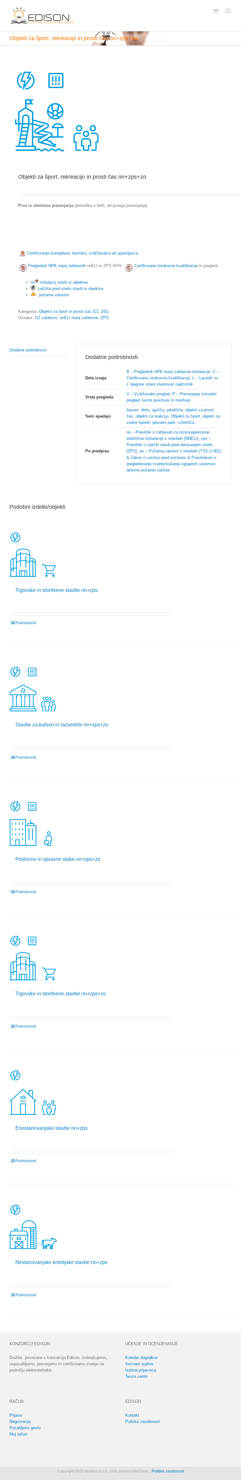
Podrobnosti (25, 623)
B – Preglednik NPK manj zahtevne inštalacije (168, 371)
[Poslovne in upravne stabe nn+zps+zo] (32, 823)
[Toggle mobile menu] (228, 11)
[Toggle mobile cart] (215, 11)
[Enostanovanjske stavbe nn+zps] (32, 1092)
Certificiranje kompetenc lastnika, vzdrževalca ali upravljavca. (82, 253)
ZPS (105, 317)
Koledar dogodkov (141, 1357)
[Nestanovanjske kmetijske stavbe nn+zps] (32, 1226)
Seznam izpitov (139, 1363)
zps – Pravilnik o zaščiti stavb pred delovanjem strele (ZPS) (169, 444)
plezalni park (164, 422)
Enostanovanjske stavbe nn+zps (51, 1128)
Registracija (20, 1421)
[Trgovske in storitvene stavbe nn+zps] (32, 554)
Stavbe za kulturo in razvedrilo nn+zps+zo (61, 724)
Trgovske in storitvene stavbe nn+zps (56, 590)
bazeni (132, 410)
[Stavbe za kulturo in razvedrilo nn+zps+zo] (32, 688)
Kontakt (132, 1415)
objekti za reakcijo (152, 416)
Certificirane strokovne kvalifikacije (166, 265)
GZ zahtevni (46, 317)
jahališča (175, 410)
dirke (145, 410)
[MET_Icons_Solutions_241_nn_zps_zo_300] (120, 110)
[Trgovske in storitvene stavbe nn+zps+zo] (32, 957)
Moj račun (18, 1434)
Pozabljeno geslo (24, 1427)
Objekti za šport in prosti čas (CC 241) (74, 311)
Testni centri (136, 1376)
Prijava (15, 1415)
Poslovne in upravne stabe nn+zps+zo (57, 859)
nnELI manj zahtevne (79, 317)
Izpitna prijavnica (140, 1370)
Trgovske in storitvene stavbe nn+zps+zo (60, 993)
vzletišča (186, 422)
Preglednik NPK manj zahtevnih (57, 265)
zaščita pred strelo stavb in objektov (69, 288)
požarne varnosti (53, 294)
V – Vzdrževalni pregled (148, 394)
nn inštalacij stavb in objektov (59, 282)
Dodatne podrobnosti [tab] (28, 350)
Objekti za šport (185, 416)
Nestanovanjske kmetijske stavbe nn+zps (61, 1262)
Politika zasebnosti (142, 1421)
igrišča (158, 410)
